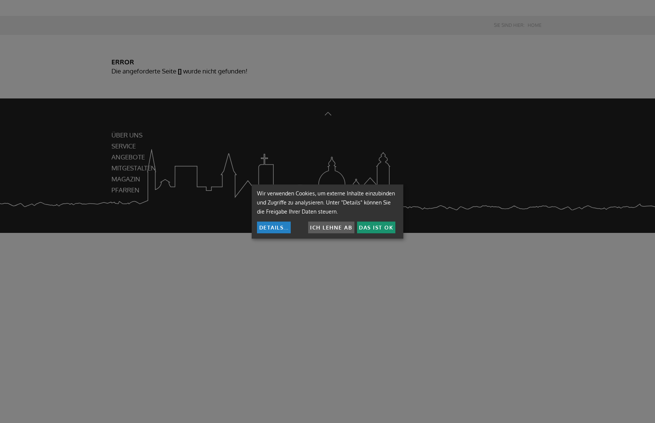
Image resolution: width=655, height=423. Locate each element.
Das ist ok (376, 227)
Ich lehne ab (331, 227)
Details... (274, 227)
